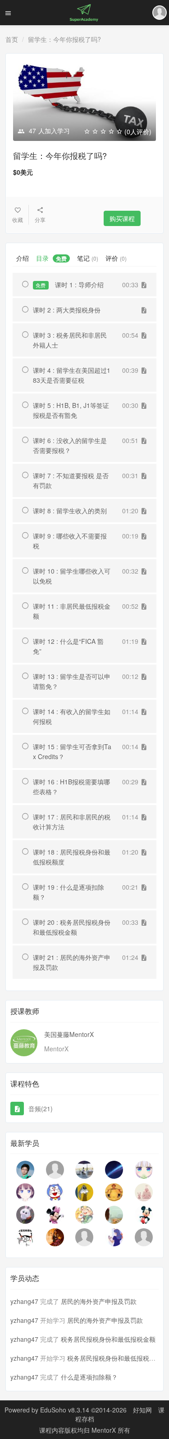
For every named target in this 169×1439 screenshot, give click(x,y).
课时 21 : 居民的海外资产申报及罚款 (71, 962)
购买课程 (122, 218)
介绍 (22, 257)
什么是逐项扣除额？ (89, 1376)
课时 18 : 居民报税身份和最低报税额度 (71, 856)
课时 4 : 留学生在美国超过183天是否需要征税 (71, 375)
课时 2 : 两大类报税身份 (66, 309)
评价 (116, 257)
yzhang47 (24, 1301)
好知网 (142, 1409)
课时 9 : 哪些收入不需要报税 (70, 540)
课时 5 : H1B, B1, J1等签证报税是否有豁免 (71, 410)
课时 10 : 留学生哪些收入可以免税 (71, 575)
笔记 (87, 257)
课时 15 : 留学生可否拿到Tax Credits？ (72, 751)
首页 (11, 39)
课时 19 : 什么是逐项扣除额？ (68, 891)
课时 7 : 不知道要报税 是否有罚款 (71, 480)
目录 (51, 257)
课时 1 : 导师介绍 (69, 284)
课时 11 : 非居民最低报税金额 (71, 611)
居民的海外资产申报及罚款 (99, 1301)
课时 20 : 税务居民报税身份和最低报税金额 (71, 927)
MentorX (104, 1429)
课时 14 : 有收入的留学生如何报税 (71, 716)
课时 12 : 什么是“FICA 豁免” (68, 646)
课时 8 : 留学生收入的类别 (70, 510)
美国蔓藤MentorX (69, 1034)
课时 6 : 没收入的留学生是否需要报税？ (70, 445)
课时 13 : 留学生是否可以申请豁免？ (71, 681)
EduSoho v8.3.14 (64, 1409)
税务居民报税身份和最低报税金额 (108, 1339)
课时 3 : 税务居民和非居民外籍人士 (70, 339)
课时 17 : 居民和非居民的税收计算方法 (71, 821)
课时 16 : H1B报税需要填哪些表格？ (71, 786)
